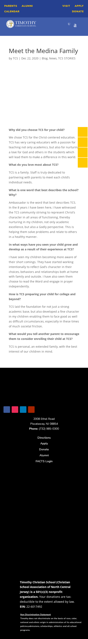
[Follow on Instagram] (15, 409)
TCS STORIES (67, 58)
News (53, 58)
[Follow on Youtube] (31, 409)
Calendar (11, 11)
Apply (79, 6)
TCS (15, 58)
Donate (78, 11)
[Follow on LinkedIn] (23, 409)
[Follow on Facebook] (6, 409)
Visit (66, 6)
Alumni (27, 6)
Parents (10, 6)
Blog (45, 58)
